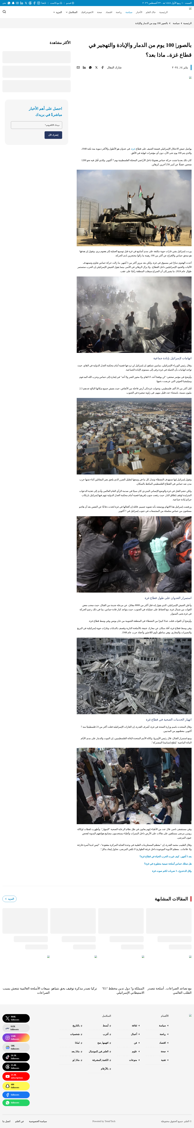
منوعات (133, 1060)
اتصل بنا (6, 1121)
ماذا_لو (77, 1060)
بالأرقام (106, 1069)
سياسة (128, 12)
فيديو (68, 3)
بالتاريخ (77, 1025)
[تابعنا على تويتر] (25, 3)
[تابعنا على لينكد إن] (21, 3)
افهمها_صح (104, 1043)
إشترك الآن (53, 135)
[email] (78, 67)
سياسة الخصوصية (38, 1121)
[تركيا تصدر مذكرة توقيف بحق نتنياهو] (73, 968)
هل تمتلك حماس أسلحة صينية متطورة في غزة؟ (168, 863)
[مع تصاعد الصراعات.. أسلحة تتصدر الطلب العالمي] (168, 968)
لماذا (78, 1043)
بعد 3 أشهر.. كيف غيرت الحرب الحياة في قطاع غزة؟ (166, 856)
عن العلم (19, 1121)
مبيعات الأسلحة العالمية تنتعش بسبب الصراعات (26, 990)
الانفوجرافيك (87, 12)
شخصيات (76, 1034)
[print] (102, 67)
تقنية (163, 1060)
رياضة (119, 12)
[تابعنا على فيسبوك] (34, 3)
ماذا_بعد (77, 1051)
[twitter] (96, 67)
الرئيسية (163, 12)
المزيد (11, 898)
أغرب (107, 1034)
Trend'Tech (110, 1121)
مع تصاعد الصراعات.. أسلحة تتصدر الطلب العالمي (169, 990)
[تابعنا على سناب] (13, 3)
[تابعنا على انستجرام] (38, 3)
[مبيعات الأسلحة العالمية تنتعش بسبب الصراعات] (26, 968)
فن (135, 1042)
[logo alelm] (183, 12)
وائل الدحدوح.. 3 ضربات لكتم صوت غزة (172, 871)
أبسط (107, 1025)
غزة (133, 148)
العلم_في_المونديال (100, 1051)
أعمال (134, 1034)
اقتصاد (109, 12)
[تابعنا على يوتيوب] (17, 3)
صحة (99, 12)
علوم (134, 1051)
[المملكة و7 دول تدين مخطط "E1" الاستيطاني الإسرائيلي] (120, 968)
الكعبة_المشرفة (101, 1060)
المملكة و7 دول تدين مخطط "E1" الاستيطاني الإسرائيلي (123, 990)
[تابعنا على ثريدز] (30, 3)
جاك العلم (151, 12)
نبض (4, 3)
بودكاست (54, 3)
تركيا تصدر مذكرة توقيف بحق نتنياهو (74, 988)
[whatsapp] (90, 67)
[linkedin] (84, 67)
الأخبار (139, 12)
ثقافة (134, 1025)
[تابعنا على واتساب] (8, 3)
